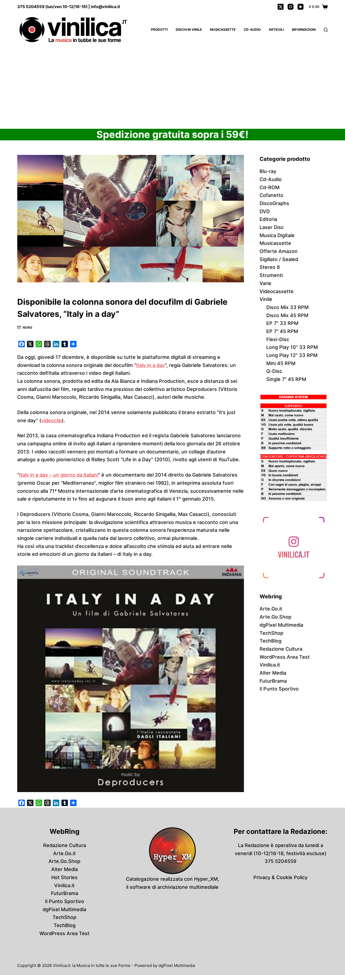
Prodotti (159, 29)
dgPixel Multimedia (281, 625)
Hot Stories (64, 877)
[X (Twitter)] (281, 7)
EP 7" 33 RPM (282, 323)
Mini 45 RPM (280, 363)
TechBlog (270, 641)
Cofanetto (271, 195)
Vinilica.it (270, 665)
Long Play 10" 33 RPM (292, 347)
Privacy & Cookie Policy (280, 877)
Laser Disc (272, 227)
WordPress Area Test (285, 657)
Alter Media (273, 673)
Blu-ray (268, 171)
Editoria (268, 219)
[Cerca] (326, 30)
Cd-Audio (252, 29)
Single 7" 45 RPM (286, 379)
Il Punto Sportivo (279, 689)
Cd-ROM (270, 187)
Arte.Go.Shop (275, 617)
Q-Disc (274, 371)
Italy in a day (150, 365)
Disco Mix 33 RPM (287, 307)
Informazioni (304, 29)
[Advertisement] (172, 86)
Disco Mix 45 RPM (287, 315)
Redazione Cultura (281, 649)
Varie (265, 283)
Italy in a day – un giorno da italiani (58, 475)
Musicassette (223, 29)
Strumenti (271, 275)
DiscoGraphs (274, 203)
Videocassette (277, 291)
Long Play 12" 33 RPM (292, 355)
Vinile (266, 299)
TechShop (271, 633)
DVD (265, 211)
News (27, 327)
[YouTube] (300, 7)
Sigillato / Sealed (279, 259)
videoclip (51, 420)
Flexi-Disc (277, 339)
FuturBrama (273, 681)
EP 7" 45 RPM (282, 331)
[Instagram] (291, 7)
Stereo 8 (270, 267)
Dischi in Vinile (189, 29)
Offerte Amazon (279, 251)
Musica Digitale (277, 235)
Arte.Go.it (271, 609)
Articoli (276, 29)
